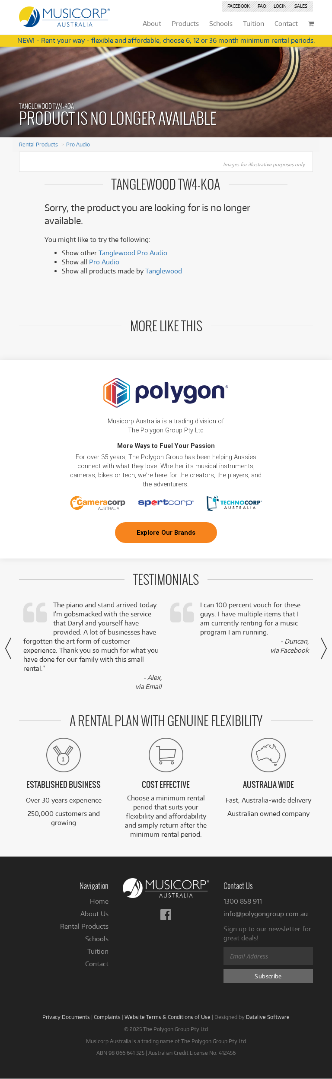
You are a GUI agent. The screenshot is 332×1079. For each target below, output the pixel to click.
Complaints (107, 1016)
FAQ (262, 6)
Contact (97, 964)
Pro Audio (78, 144)
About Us (94, 914)
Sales (300, 6)
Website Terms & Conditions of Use (167, 1016)
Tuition (98, 951)
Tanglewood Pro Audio (133, 253)
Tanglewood (163, 271)
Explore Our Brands (166, 532)
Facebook (238, 6)
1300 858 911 (242, 901)
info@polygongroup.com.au (265, 914)
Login (280, 6)
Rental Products (38, 144)
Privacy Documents (66, 1016)
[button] (8, 648)
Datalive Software (268, 1016)
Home (99, 901)
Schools (97, 939)
